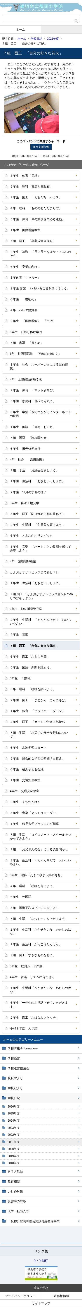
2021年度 (53, 38)
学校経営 (14, 1058)
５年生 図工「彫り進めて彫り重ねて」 (37, 514)
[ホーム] (41, 7)
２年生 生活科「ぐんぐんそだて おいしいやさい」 (40, 862)
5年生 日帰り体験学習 (26, 332)
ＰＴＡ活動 (15, 1171)
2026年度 (13, 1106)
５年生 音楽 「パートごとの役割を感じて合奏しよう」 (40, 548)
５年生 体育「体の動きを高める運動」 (37, 219)
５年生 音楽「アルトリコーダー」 (34, 813)
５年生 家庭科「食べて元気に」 (33, 401)
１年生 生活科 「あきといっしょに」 (37, 481)
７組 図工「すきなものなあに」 (33, 955)
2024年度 (13, 1120)
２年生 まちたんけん (25, 802)
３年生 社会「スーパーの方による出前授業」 (39, 366)
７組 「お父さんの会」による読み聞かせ (39, 849)
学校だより (15, 1088)
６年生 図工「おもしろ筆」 (30, 656)
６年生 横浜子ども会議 (27, 769)
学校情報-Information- (23, 1048)
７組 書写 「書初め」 (27, 343)
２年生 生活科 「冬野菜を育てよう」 (37, 524)
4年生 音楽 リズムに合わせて (32, 977)
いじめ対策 (15, 1191)
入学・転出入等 (18, 1211)
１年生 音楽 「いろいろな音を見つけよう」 (40, 288)
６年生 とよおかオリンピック (31, 535)
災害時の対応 (17, 1201)
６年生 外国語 (20, 897)
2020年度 (13, 1148)
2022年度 (13, 1134)
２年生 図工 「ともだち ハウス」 (36, 197)
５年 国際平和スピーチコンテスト (34, 908)
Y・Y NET (41, 1260)
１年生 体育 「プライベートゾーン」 (37, 711)
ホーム (20, 29)
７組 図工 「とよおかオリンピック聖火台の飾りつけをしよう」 (41, 596)
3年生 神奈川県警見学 (26, 609)
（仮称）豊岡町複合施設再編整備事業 (34, 1221)
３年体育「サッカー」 (25, 277)
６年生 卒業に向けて (25, 266)
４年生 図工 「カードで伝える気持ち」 (39, 722)
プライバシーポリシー (20, 1296)
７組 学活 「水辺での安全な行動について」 (39, 734)
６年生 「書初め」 (23, 299)
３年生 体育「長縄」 (25, 175)
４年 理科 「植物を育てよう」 (33, 886)
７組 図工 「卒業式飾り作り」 (33, 241)
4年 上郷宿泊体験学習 (26, 379)
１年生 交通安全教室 (25, 780)
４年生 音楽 (19, 634)
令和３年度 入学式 (23, 1028)
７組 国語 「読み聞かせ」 (30, 437)
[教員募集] (41, 1279)
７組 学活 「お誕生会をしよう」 (34, 470)
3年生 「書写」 (21, 678)
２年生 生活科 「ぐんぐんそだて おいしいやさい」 (40, 621)
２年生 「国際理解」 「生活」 (33, 321)
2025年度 (13, 1113)
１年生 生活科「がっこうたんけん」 (36, 944)
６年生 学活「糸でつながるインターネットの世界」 (40, 414)
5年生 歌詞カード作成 (26, 966)
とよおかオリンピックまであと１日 (34, 572)
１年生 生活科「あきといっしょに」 (36, 583)
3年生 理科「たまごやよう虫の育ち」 (37, 875)
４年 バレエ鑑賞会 (23, 310)
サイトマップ (41, 1303)
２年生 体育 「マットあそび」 (33, 390)
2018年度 (13, 1163)
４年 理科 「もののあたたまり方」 (36, 208)
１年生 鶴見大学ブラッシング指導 (34, 823)
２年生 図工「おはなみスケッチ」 (34, 1017)
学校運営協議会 (18, 1068)
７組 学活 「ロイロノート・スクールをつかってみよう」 (40, 836)
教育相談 (14, 1181)
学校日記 (36, 38)
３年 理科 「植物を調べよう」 (33, 689)
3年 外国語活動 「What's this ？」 (35, 353)
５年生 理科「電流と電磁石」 (31, 186)
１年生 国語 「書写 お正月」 (33, 427)
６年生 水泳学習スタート (28, 747)
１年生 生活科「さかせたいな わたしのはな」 (40, 931)
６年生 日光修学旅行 (25, 448)
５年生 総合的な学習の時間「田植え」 (37, 758)
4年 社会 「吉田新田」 (27, 459)
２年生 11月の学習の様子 (28, 492)
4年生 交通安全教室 (24, 791)
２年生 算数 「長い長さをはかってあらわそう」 (40, 253)
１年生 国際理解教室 (25, 230)
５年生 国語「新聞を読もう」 (31, 667)
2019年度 (13, 1156)
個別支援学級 (41, 147)
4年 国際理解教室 (23, 561)
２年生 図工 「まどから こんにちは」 (39, 700)
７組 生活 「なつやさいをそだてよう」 (39, 918)
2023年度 (13, 1127)
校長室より (15, 1078)
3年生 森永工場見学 (24, 503)
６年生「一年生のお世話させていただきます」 (39, 1004)
